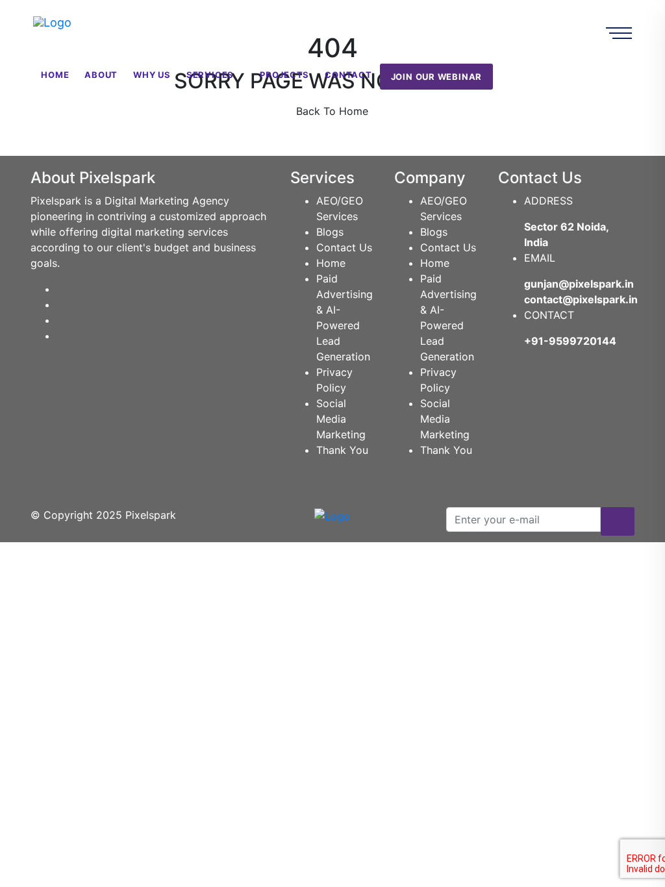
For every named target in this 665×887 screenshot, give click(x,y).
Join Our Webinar (436, 76)
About (101, 74)
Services (210, 74)
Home (55, 74)
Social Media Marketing (341, 419)
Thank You (342, 449)
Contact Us (344, 247)
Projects (284, 74)
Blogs (330, 231)
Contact (348, 74)
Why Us (152, 74)
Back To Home (332, 111)
